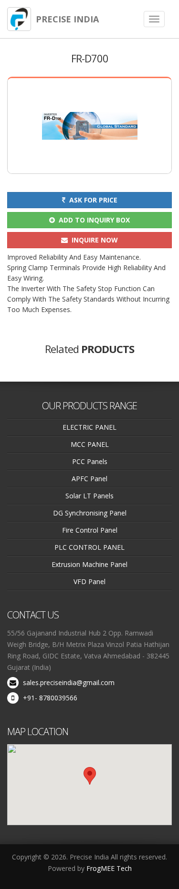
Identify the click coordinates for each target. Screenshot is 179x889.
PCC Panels (89, 461)
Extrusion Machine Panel (89, 564)
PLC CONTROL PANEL (89, 547)
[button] (90, 775)
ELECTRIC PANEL (89, 427)
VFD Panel (89, 581)
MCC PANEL (90, 444)
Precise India (67, 19)
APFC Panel (89, 478)
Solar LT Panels (89, 495)
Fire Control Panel (89, 530)
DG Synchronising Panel (89, 512)
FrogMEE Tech (109, 868)
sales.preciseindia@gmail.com (69, 682)
